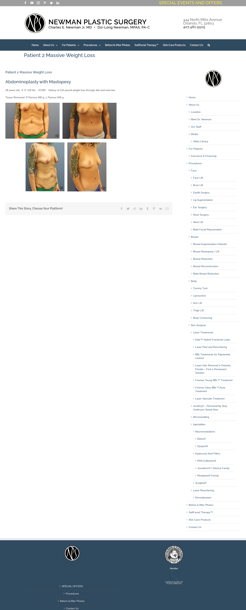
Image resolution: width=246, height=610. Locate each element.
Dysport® (202, 446)
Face (194, 170)
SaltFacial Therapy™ (201, 512)
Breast (194, 236)
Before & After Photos (201, 504)
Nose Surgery (201, 214)
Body (194, 281)
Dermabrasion (203, 497)
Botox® (201, 438)
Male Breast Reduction (206, 273)
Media (194, 134)
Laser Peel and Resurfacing (211, 347)
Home (192, 97)
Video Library (200, 141)
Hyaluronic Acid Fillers (207, 453)
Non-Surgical (198, 325)
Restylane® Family (208, 475)
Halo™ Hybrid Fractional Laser (212, 339)
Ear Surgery (200, 207)
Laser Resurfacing (203, 490)
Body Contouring (202, 317)
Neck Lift (198, 222)
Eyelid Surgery (201, 192)
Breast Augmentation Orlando (210, 244)
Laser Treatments (203, 332)
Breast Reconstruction (205, 266)
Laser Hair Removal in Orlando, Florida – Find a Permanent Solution (213, 369)
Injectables (199, 424)
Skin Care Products (200, 519)
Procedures (195, 163)
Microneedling (201, 416)
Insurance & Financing (203, 155)
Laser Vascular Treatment (210, 398)
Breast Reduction (203, 258)
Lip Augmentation (203, 199)
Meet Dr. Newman (201, 119)
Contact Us (195, 527)
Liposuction (199, 295)
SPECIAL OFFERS (72, 586)
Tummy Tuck (200, 288)
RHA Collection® (206, 460)
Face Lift (198, 177)
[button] (209, 45)
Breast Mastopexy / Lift (206, 251)
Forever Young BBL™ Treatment (213, 380)
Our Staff (196, 126)
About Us (194, 104)
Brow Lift (198, 185)
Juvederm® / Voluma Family (213, 468)
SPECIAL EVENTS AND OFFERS (190, 2)
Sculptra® (200, 482)
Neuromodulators (205, 431)
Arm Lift (197, 303)
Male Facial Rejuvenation (207, 229)
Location (196, 111)
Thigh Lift (198, 310)
